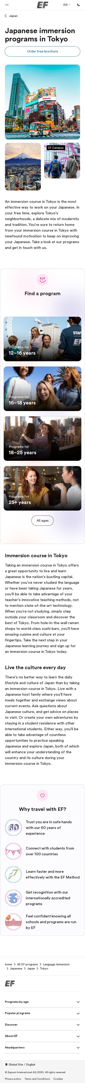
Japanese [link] (16, 968)
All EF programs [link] (27, 964)
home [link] (8, 964)
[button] (7, 5)
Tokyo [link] (44, 968)
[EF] (42, 5)
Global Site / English (22, 1064)
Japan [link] (31, 968)
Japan (13, 15)
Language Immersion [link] (56, 964)
